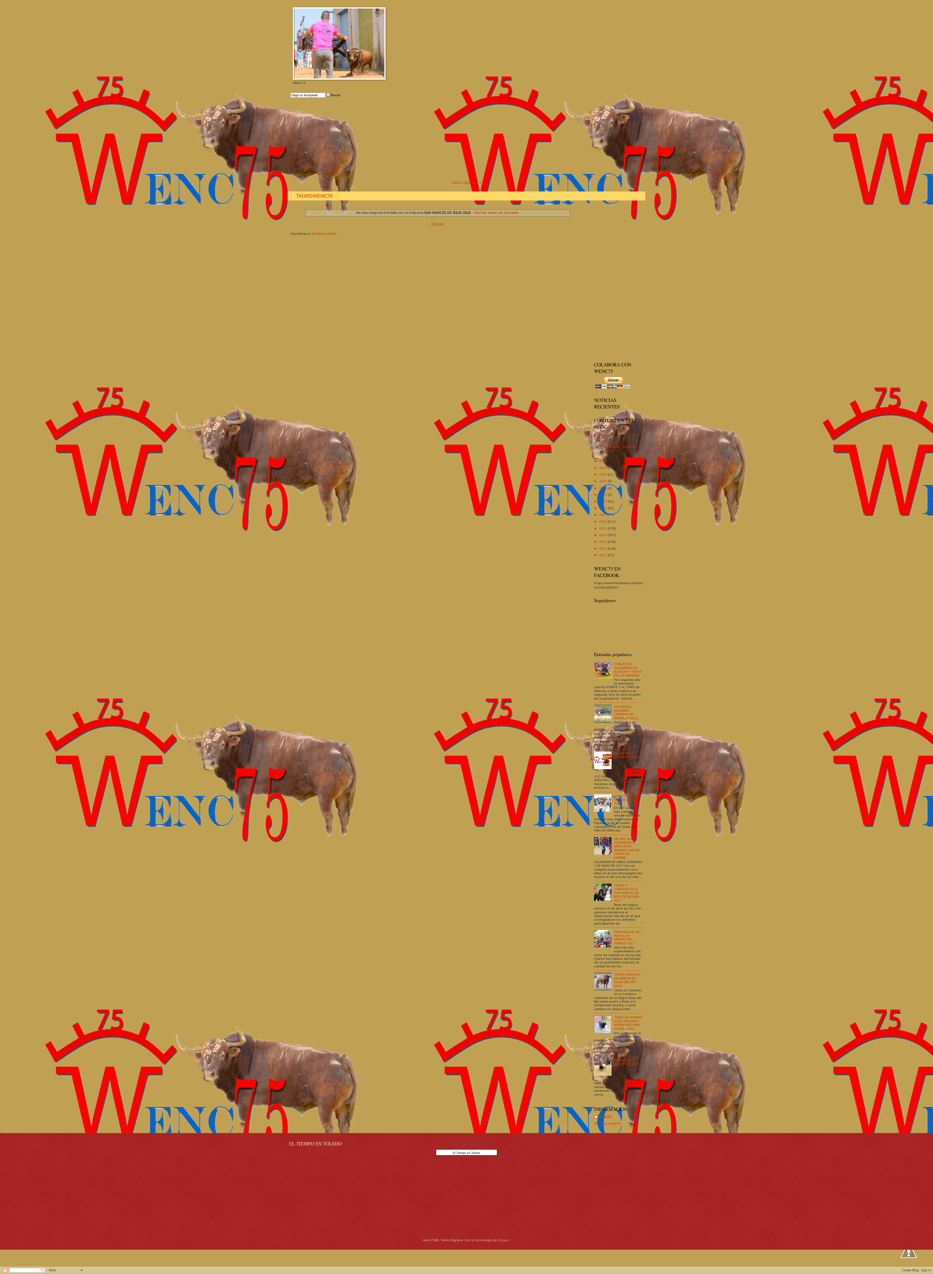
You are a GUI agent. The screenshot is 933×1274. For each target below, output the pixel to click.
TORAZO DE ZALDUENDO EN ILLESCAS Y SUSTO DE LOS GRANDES (628, 669)
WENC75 (605, 1117)
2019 (603, 501)
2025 (603, 461)
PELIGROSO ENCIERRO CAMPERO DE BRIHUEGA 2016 (626, 712)
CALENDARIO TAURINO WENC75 (619, 449)
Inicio (437, 224)
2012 (603, 548)
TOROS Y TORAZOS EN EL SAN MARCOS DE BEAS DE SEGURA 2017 (626, 892)
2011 (603, 555)
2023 (603, 474)
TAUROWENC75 (314, 196)
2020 (603, 495)
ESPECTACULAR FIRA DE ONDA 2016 (625, 800)
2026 (603, 435)
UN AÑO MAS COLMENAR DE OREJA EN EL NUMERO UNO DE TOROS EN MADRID (627, 848)
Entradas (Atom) (324, 234)
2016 (603, 522)
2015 (603, 528)
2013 (603, 542)
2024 (603, 468)
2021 (603, 488)
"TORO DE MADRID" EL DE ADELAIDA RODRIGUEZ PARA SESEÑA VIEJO (628, 1023)
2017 (603, 515)
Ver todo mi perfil (607, 1123)
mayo (607, 441)
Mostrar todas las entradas (496, 212)
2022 (603, 481)
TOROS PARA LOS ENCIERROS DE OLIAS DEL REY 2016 (627, 980)
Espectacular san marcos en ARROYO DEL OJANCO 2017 (627, 937)
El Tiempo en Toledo (466, 1153)
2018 (603, 508)
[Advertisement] (436, 139)
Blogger (504, 1240)
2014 (603, 535)
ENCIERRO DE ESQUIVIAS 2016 (626, 1062)
